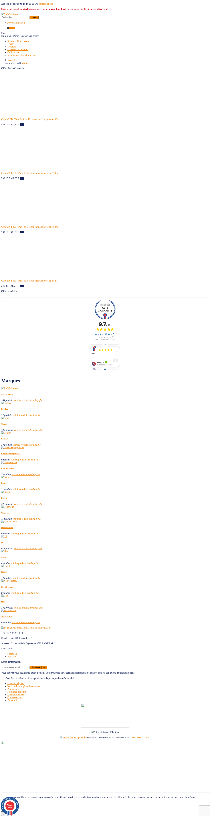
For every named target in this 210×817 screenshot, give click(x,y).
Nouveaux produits (16, 691)
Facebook (12, 653)
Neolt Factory (7, 587)
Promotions (12, 689)
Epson (4, 498)
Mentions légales (15, 683)
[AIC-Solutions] (9, 14)
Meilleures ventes (15, 694)
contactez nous (46, 3)
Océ (3, 602)
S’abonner (36, 667)
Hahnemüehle (7, 527)
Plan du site (13, 700)
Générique (5, 513)
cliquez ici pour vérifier (139, 737)
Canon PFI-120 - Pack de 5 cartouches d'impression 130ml (29, 173)
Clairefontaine (7, 468)
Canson (4, 439)
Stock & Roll (6, 616)
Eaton (3, 483)
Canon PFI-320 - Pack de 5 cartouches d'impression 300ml (29, 227)
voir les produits (28, 400)
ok (45, 667)
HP (2, 542)
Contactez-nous (14, 697)
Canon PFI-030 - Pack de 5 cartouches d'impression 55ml (29, 280)
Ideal (3, 557)
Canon (4, 424)
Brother (4, 409)
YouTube (11, 656)
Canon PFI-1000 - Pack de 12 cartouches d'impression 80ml (30, 119)
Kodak (4, 572)
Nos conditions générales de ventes (24, 686)
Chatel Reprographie (10, 453)
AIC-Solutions (7, 394)
